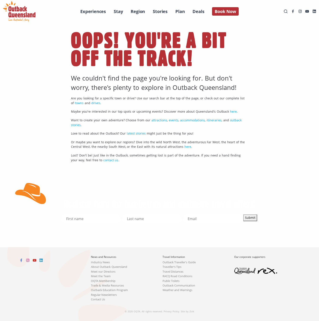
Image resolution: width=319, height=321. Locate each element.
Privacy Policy (171, 311)
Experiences (93, 11)
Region (138, 11)
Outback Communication (179, 285)
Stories (160, 11)
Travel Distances (173, 271)
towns (79, 103)
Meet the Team (101, 276)
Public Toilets (171, 281)
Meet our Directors (103, 271)
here (233, 111)
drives (95, 103)
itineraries (214, 120)
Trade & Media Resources (107, 285)
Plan (180, 11)
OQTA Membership (103, 281)
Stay (118, 11)
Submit (250, 218)
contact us (110, 160)
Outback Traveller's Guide (179, 262)
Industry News (100, 262)
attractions (159, 120)
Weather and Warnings (177, 290)
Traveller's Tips (172, 267)
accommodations (192, 120)
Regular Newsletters (104, 295)
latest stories (136, 133)
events (173, 120)
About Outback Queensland (109, 267)
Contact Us (98, 299)
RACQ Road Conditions (177, 276)
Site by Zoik (187, 311)
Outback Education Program (109, 290)
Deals (198, 11)
